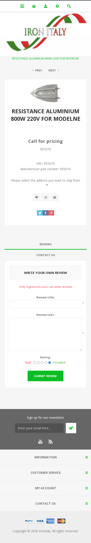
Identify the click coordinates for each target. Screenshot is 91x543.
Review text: (45, 315)
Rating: (45, 357)
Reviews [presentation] (46, 244)
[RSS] (50, 441)
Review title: (45, 297)
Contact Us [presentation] (45, 255)
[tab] (45, 244)
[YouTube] (40, 441)
